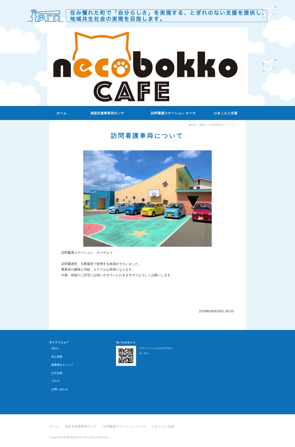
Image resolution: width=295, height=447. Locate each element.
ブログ (202, 124)
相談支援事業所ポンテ (107, 113)
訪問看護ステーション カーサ (173, 113)
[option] (147, 66)
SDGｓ (55, 348)
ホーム (62, 113)
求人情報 (56, 356)
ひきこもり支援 (226, 113)
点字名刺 (56, 373)
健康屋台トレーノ (62, 364)
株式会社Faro (74, 437)
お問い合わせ (59, 389)
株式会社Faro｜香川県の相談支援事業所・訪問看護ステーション (147, 14)
